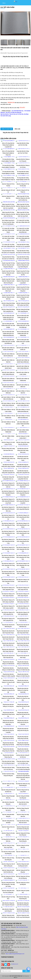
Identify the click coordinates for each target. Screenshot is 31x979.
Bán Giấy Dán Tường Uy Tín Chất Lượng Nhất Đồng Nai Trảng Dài (8, 493)
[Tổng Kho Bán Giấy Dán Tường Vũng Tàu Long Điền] (23, 747)
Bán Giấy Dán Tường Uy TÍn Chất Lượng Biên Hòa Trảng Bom (22, 557)
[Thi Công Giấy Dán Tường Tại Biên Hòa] (8, 837)
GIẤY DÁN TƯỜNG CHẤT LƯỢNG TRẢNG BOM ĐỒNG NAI (22, 423)
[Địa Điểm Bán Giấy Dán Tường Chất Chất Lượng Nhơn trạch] (23, 446)
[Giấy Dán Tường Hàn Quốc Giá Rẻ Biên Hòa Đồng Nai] (23, 824)
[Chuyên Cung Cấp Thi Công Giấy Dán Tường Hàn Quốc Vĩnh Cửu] (8, 269)
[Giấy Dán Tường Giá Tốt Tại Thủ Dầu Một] (23, 181)
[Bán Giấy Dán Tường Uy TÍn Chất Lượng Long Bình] (8, 604)
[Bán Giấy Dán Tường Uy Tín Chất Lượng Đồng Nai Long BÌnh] (23, 529)
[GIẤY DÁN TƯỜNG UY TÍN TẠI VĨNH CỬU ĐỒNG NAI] (8, 395)
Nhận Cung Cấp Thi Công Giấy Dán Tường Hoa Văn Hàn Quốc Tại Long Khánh (8, 206)
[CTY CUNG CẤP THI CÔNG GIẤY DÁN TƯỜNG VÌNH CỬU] (23, 218)
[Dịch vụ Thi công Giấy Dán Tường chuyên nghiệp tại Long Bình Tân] (8, 141)
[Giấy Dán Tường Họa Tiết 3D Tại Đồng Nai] (23, 880)
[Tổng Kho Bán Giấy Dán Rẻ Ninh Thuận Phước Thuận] (23, 635)
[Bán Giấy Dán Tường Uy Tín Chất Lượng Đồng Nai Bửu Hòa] (23, 537)
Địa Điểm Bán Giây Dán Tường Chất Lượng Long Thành (22, 458)
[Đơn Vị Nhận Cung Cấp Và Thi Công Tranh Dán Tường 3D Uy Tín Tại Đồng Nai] (8, 218)
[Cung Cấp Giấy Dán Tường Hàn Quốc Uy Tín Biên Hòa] (8, 254)
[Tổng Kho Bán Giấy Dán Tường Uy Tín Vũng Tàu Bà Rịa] (23, 678)
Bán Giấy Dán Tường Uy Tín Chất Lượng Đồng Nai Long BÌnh (22, 533)
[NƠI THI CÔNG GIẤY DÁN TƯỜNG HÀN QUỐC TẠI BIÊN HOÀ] (23, 337)
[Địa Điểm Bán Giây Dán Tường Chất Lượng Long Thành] (23, 454)
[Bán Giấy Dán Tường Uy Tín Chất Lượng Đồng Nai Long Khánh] (23, 521)
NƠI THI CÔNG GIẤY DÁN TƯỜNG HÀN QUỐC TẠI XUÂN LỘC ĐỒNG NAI (8, 317)
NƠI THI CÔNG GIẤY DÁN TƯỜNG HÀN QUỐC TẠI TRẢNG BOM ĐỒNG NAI (8, 333)
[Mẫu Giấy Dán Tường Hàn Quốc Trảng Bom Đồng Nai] (8, 901)
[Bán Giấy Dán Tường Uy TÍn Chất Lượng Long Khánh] (8, 597)
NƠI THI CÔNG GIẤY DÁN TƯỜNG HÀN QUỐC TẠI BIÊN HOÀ (22, 341)
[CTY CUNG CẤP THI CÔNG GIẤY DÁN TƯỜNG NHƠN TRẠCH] (8, 226)
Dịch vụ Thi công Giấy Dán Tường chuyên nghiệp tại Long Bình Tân (8, 145)
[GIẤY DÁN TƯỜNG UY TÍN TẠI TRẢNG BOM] (8, 413)
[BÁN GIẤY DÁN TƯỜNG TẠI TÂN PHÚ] (8, 358)
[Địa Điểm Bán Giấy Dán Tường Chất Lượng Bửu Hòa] (8, 468)
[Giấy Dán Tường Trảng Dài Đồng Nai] (23, 806)
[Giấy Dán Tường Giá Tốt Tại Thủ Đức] (8, 181)
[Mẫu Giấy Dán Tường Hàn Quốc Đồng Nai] (8, 907)
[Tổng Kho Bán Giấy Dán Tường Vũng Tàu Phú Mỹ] (8, 740)
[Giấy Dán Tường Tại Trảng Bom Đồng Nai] (8, 855)
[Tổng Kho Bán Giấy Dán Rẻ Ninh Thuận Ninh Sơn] (8, 641)
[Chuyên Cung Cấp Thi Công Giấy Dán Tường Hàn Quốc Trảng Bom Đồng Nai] (8, 261)
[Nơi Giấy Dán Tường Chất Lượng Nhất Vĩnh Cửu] (23, 474)
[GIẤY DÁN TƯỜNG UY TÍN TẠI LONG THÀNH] (8, 407)
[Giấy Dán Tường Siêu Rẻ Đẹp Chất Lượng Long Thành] (23, 301)
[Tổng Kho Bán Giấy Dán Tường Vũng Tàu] (8, 753)
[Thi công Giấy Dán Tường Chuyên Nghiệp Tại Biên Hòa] (23, 175)
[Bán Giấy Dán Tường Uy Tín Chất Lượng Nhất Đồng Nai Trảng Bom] (23, 489)
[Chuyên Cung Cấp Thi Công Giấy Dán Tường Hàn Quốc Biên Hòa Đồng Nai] (8, 277)
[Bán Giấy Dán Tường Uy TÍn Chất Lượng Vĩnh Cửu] (23, 585)
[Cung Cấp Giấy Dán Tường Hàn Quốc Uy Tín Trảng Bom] (8, 248)
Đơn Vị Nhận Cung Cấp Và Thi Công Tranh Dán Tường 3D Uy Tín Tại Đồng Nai (8, 222)
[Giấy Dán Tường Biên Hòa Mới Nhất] (8, 818)
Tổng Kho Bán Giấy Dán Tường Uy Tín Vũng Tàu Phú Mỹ (8, 690)
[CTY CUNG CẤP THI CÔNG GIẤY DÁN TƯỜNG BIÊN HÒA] (8, 242)
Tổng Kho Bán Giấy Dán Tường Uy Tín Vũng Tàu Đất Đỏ (8, 682)
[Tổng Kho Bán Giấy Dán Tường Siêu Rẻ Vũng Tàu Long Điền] (8, 726)
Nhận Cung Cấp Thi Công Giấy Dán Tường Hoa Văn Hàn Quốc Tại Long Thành (23, 214)
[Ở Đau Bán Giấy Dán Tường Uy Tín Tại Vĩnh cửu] (8, 765)
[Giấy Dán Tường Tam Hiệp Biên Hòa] (23, 812)
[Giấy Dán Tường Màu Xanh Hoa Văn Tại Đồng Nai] (8, 888)
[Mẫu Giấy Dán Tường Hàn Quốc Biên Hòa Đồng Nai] (23, 901)
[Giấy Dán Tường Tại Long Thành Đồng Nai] (23, 837)
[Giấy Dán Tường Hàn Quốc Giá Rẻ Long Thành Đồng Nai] (23, 913)
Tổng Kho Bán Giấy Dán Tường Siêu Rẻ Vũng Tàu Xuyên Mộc (8, 722)
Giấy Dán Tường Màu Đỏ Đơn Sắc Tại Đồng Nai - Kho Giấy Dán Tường (8, 884)
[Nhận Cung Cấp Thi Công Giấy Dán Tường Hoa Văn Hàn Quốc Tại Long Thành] (23, 210)
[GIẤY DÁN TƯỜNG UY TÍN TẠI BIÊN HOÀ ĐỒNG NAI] (23, 413)
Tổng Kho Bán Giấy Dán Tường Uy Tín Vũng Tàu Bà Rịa (23, 682)
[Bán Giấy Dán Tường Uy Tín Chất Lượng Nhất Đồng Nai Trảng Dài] (8, 489)
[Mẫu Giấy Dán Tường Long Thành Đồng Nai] (23, 894)
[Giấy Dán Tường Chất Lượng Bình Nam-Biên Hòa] (8, 446)
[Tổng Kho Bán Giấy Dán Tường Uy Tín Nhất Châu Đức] (23, 666)
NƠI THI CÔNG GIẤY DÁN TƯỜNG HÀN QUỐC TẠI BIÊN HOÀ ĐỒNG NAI (8, 341)
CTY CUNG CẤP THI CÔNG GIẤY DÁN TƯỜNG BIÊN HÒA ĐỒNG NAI (22, 238)
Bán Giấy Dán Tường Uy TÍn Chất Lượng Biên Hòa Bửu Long (22, 573)
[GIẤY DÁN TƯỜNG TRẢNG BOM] (8, 434)
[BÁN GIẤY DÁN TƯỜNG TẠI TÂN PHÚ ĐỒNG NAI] (8, 351)
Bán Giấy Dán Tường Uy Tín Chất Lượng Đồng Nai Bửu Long (8, 541)
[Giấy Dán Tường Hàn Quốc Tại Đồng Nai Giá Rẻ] (23, 861)
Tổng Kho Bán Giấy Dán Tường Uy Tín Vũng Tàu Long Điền (23, 698)
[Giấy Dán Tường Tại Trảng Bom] (8, 781)
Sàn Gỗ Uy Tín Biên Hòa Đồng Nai (14, 112)
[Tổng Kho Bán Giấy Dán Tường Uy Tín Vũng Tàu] (8, 702)
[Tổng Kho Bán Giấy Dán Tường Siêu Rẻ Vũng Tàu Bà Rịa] (8, 710)
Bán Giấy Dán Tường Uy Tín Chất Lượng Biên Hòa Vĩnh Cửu (22, 549)
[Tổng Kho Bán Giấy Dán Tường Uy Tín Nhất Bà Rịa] (23, 659)
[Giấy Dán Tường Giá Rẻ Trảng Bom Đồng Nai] (23, 831)
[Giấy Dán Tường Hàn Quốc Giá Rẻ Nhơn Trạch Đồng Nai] (8, 913)
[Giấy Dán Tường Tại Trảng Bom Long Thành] (8, 843)
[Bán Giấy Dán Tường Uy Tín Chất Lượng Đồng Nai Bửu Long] (8, 537)
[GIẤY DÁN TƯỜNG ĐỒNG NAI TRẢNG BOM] (8, 428)
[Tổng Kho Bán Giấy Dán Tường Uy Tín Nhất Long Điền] (8, 672)
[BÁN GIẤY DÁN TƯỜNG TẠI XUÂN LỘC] (23, 345)
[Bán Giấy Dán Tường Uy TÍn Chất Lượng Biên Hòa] (8, 616)
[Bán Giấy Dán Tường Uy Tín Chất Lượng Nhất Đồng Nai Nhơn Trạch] (23, 481)
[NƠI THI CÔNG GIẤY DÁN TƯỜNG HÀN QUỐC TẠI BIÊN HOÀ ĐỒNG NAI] (8, 337)
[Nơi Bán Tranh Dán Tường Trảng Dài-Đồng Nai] (8, 771)
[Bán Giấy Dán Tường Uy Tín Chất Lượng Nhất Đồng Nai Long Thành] (8, 497)
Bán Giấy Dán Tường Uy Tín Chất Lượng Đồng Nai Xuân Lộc (8, 517)
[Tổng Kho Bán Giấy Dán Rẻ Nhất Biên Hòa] (23, 622)
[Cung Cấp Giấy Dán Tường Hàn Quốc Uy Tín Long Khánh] (23, 242)
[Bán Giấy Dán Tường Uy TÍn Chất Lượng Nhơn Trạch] (8, 585)
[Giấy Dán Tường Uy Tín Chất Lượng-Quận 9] (23, 434)
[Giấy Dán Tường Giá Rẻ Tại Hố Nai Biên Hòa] (8, 787)
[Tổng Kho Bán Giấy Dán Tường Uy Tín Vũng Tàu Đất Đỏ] (8, 678)
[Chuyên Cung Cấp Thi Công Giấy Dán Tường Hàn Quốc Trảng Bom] (23, 285)
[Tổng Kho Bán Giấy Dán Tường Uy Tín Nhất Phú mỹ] (8, 666)
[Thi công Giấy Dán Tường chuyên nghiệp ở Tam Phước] (8, 157)
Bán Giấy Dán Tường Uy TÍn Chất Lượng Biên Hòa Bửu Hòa (8, 581)
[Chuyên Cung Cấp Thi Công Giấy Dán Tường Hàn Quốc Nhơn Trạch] (8, 285)
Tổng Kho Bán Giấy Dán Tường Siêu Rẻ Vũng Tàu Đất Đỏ (22, 706)
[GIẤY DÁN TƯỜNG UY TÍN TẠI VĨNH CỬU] (23, 395)
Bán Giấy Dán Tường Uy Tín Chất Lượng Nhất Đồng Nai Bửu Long (8, 509)
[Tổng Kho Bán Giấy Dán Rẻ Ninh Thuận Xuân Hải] (23, 647)
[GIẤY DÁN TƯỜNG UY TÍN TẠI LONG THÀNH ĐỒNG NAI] (23, 401)
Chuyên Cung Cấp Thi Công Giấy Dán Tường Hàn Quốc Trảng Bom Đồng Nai (8, 264)
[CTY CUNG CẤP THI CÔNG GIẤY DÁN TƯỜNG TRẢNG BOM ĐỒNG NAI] (23, 226)
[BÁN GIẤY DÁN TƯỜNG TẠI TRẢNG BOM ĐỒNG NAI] (8, 376)
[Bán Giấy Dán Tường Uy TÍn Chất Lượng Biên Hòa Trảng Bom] (23, 553)
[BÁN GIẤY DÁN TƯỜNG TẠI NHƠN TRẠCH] (8, 364)
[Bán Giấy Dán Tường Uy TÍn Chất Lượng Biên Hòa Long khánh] (23, 561)
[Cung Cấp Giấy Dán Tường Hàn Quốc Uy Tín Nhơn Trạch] (23, 248)
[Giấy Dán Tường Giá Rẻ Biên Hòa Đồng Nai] (23, 793)
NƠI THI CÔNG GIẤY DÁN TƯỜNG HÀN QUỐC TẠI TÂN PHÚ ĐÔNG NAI (22, 325)
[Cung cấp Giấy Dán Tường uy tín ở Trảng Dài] (23, 157)
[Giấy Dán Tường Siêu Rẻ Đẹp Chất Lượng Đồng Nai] (23, 307)
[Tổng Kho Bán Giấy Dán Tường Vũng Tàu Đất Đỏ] (8, 734)
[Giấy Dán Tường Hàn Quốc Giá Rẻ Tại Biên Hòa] (8, 868)
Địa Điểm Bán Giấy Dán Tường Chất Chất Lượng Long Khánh (8, 458)
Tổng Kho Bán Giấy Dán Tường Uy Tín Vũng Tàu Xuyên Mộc (22, 690)
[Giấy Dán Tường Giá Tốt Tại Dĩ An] (8, 188)
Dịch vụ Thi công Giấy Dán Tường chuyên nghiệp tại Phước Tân (8, 153)
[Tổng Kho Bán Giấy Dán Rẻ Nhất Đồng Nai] (8, 622)
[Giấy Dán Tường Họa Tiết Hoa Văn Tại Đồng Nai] (8, 874)
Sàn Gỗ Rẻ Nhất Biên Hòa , (17, 110)
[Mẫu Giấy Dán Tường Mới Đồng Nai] (8, 800)
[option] (15, 23)
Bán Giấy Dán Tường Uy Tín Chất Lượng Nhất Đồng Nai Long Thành (8, 501)
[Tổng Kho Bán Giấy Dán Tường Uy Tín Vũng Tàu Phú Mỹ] (8, 686)
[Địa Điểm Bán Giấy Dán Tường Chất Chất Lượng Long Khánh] (8, 454)
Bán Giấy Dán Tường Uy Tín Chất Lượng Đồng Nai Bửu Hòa (22, 541)
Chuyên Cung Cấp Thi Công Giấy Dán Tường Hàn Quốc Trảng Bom (22, 289)
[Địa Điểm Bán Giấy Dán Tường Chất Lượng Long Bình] (8, 462)
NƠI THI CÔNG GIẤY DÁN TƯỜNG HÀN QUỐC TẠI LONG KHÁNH (8, 325)
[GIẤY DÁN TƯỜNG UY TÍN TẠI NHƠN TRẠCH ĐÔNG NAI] (8, 401)
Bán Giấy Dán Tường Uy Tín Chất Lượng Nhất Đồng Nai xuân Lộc (8, 485)
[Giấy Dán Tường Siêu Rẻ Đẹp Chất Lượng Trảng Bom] (8, 301)
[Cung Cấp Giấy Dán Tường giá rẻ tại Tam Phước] (23, 149)
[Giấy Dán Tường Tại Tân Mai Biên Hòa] (8, 831)
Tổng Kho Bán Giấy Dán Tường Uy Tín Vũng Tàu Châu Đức (8, 698)
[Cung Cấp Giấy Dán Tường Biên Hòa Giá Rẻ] (23, 818)
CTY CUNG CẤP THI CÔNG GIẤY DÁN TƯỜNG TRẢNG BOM (8, 238)
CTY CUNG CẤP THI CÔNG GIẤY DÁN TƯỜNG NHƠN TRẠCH (8, 230)
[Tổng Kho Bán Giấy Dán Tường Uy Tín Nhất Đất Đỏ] (8, 659)
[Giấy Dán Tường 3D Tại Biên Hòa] (23, 888)
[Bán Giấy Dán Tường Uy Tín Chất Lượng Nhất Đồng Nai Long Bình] (23, 497)
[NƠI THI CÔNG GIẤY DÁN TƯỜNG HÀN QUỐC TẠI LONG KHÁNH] (8, 321)
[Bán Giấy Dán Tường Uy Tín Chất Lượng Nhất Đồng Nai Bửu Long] (8, 505)
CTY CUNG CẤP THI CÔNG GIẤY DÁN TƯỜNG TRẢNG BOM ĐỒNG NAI (23, 230)
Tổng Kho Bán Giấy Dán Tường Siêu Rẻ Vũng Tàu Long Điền (8, 730)
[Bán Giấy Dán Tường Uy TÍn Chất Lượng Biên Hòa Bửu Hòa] (8, 577)
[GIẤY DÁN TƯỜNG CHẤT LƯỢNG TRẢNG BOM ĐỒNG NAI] (23, 419)
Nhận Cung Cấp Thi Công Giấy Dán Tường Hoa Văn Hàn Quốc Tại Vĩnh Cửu (8, 214)
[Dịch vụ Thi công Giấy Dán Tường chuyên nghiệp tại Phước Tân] (8, 149)
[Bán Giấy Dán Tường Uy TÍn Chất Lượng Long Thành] (23, 597)
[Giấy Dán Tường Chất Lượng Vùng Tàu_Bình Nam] (23, 440)
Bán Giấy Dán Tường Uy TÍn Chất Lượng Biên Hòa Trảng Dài (8, 565)
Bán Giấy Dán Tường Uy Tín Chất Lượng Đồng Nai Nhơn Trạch (22, 517)
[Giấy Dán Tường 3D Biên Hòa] (23, 849)
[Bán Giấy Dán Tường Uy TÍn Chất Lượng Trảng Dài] (23, 591)
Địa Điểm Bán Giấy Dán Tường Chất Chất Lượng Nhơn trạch (22, 450)
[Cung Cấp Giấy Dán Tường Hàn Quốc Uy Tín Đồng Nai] (23, 254)
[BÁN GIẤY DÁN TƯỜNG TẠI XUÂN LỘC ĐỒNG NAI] (8, 345)
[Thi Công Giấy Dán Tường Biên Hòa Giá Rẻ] (23, 800)
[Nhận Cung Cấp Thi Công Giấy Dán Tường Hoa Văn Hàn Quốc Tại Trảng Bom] (23, 202)
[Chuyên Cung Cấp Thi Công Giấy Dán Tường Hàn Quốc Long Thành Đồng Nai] (23, 261)
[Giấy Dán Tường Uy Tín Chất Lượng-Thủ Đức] (8, 440)
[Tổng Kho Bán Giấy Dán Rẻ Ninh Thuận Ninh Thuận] (8, 628)
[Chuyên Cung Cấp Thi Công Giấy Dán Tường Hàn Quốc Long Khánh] (23, 277)
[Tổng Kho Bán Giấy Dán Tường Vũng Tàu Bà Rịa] (23, 734)
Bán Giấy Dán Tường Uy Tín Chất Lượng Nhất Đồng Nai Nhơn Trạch (22, 485)
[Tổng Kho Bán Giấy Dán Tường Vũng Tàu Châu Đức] (8, 747)
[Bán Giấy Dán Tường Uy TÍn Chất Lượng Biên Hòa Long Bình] (8, 569)
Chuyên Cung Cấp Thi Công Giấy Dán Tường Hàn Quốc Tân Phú (22, 272)
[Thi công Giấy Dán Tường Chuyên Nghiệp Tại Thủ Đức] (8, 169)
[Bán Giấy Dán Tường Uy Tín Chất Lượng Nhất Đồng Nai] (23, 505)
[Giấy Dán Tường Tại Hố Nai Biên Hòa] (23, 843)
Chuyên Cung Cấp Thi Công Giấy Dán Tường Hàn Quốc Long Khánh (22, 281)
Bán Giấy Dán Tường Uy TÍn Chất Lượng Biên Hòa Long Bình (8, 573)
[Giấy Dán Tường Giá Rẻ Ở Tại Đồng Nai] (23, 868)
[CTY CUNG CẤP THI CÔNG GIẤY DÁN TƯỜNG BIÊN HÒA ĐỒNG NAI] (23, 234)
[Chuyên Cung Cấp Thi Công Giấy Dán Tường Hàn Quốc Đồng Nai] (23, 293)
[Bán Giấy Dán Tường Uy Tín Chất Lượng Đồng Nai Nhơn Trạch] (23, 513)
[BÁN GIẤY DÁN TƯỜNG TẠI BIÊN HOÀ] (23, 382)
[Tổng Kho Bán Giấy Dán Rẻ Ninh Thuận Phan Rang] (23, 641)
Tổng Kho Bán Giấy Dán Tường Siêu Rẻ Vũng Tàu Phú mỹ (23, 714)
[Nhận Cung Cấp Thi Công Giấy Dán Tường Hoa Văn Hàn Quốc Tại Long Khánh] (8, 202)
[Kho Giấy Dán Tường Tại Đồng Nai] (23, 855)
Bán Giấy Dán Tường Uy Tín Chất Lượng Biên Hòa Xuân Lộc (8, 549)
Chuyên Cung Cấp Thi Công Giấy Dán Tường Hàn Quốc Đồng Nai (22, 297)
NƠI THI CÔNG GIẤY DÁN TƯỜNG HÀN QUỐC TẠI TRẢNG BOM (23, 333)
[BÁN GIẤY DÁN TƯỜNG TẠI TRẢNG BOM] (23, 376)
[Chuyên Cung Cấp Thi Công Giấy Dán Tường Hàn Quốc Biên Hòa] (8, 293)
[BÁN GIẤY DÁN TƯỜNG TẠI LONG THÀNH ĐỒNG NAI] (23, 364)
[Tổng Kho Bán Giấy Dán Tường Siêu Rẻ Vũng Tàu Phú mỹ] (23, 710)
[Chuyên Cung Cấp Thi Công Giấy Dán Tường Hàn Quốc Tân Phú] (23, 269)
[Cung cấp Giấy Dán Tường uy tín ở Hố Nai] (23, 163)
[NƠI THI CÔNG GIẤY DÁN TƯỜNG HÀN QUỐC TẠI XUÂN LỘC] (23, 313)
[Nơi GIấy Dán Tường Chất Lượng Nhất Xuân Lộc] (8, 474)
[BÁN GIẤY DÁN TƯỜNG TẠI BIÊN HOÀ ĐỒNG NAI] (8, 382)
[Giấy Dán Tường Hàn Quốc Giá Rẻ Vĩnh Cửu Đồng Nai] (23, 907)
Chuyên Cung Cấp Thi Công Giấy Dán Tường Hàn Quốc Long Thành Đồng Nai (22, 264)
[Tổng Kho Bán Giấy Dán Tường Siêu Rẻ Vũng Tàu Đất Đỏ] (23, 702)
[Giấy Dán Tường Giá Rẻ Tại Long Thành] (23, 787)
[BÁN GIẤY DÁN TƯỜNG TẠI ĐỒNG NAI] (8, 389)
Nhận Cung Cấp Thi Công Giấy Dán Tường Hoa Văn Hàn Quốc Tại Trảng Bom (23, 206)
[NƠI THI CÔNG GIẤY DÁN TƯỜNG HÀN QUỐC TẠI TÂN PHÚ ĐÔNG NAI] (23, 321)
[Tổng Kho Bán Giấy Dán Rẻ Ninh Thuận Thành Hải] (8, 647)
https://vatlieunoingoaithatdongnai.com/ (15, 953)
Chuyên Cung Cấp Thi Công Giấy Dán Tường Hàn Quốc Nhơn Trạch (8, 289)
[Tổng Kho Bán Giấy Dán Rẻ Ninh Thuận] (23, 653)
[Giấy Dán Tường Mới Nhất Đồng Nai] (8, 812)
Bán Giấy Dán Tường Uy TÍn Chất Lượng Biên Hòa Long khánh (22, 565)
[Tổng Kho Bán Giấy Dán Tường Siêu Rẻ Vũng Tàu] (23, 726)
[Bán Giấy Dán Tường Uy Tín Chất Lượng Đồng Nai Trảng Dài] (8, 521)
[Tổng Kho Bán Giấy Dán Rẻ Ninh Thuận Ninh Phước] (23, 628)
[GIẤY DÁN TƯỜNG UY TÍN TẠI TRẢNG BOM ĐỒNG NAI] (23, 407)
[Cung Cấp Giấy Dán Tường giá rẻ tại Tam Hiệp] (23, 141)
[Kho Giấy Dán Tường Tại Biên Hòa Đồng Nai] (8, 849)
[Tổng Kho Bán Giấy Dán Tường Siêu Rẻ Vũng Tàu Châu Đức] (23, 718)
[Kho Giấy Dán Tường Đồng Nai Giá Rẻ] (8, 806)
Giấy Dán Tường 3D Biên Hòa (22, 851)
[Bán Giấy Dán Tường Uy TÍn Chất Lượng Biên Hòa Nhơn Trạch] (8, 553)
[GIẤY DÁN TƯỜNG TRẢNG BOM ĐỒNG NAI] (23, 428)
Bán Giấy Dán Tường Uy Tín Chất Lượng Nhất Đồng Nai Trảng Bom (22, 493)
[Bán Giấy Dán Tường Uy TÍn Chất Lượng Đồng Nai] (23, 610)
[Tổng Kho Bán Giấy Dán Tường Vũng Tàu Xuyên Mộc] (23, 740)
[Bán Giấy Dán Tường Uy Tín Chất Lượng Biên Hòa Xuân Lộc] (8, 545)
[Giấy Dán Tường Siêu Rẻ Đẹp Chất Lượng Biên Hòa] (8, 307)
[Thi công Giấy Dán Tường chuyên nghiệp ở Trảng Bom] (8, 163)
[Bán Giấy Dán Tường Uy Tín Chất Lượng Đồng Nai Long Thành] (8, 529)
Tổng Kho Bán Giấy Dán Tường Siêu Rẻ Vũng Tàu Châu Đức (23, 722)
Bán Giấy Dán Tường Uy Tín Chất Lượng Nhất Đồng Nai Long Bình (22, 501)
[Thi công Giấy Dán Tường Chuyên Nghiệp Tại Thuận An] (8, 175)
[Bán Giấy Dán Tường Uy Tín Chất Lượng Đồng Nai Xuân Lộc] (8, 513)
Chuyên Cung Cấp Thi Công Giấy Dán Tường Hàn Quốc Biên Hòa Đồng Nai (8, 281)
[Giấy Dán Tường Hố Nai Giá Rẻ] (8, 824)
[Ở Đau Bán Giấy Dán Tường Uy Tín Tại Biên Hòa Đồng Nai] (23, 765)
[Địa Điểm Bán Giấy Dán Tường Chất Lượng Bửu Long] (23, 462)
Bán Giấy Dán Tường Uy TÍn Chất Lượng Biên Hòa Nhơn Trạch (8, 557)
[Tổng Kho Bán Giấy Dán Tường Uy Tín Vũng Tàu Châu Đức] (8, 694)
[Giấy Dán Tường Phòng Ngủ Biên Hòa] (8, 793)
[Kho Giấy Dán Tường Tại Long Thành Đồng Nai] (23, 781)
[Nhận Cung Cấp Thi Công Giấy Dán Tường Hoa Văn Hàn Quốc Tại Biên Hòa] (23, 194)
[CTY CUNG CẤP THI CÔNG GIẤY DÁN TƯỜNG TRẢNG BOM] (8, 234)
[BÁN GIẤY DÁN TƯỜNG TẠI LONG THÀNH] (23, 370)
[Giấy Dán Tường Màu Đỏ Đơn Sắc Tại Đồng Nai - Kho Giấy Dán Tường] (8, 880)
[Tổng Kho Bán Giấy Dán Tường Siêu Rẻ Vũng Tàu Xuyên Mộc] (8, 718)
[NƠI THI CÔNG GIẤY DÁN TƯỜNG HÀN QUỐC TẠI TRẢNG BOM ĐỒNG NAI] (8, 329)
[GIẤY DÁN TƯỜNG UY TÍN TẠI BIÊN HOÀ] (8, 419)
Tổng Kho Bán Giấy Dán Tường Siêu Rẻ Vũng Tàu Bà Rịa (8, 714)
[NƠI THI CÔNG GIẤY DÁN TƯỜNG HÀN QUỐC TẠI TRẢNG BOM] (23, 329)
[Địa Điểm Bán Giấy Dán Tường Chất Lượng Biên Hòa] (23, 468)
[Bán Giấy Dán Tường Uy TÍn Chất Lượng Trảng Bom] (8, 591)
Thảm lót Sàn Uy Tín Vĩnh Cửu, (16, 114)
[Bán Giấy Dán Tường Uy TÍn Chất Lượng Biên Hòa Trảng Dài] (8, 561)
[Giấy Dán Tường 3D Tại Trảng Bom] (8, 894)
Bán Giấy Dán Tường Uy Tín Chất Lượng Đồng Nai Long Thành (8, 533)
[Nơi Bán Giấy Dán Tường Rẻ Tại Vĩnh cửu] (23, 753)
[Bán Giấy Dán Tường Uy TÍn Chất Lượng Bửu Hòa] (8, 610)
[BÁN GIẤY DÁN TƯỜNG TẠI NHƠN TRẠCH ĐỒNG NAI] (23, 358)
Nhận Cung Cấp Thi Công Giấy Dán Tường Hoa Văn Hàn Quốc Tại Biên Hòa (23, 198)
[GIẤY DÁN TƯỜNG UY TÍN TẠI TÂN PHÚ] (23, 389)
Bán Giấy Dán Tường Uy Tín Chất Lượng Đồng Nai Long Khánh (22, 525)
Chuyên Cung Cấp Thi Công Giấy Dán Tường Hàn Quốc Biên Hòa (8, 297)
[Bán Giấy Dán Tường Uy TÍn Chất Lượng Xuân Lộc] (23, 577)
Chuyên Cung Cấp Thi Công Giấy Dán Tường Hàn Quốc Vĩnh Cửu (8, 272)
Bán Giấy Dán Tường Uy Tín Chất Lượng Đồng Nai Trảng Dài (8, 525)
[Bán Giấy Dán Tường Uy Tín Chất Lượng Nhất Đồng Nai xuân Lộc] (8, 481)
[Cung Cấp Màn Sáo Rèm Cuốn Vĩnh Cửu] (23, 616)
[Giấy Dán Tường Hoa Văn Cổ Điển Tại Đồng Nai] (8, 861)
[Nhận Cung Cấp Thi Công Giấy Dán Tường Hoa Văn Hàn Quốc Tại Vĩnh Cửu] (8, 210)
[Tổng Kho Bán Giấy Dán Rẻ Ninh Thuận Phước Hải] (8, 635)
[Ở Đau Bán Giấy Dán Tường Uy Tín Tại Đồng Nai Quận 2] (8, 759)
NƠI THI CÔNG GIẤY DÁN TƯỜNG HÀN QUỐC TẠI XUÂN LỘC (23, 317)
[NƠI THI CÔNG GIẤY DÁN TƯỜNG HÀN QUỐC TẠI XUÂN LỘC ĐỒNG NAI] (8, 313)
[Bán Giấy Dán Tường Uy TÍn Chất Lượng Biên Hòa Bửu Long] (23, 569)
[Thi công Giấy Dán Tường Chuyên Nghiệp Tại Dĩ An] (23, 169)
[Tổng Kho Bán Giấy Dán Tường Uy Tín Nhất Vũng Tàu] (23, 672)
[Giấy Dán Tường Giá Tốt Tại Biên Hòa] (8, 194)
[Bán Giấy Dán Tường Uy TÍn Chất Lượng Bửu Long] (23, 604)
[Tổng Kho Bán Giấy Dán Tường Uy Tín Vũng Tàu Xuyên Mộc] (23, 686)
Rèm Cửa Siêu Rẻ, (4, 114)
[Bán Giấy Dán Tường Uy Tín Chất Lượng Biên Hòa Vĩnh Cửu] (23, 545)
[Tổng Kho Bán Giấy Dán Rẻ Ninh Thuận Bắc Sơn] (8, 653)
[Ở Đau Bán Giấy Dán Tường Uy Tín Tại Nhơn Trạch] (23, 759)
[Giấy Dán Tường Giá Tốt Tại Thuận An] (23, 188)
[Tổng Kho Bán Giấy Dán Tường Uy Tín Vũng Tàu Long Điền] (23, 694)
